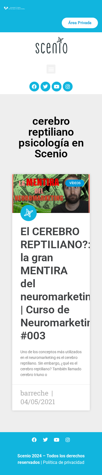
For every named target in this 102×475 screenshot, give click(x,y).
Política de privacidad (63, 462)
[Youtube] (56, 86)
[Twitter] (45, 86)
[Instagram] (68, 86)
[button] (51, 69)
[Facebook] (34, 86)
